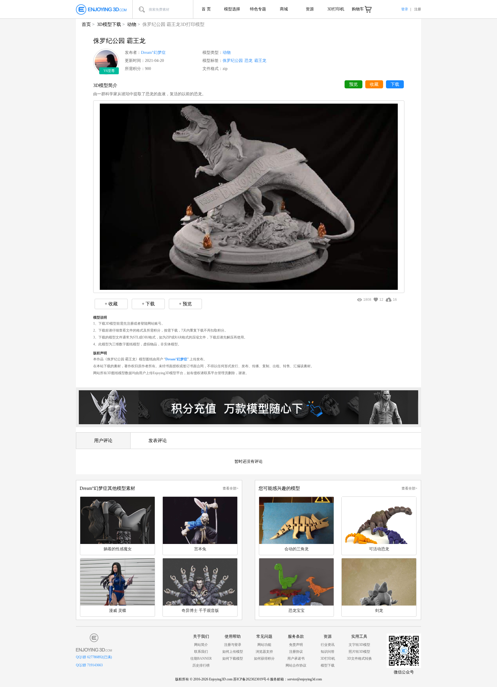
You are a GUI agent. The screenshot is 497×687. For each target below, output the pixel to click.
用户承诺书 (296, 658)
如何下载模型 (232, 658)
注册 (417, 9)
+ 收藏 (111, 303)
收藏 (374, 84)
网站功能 (264, 645)
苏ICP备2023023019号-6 (251, 679)
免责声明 (296, 645)
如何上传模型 (232, 652)
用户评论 (103, 440)
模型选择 (232, 9)
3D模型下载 (109, 24)
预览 (353, 84)
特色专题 (258, 9)
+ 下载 (148, 303)
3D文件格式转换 (359, 658)
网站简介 (201, 645)
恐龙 (248, 60)
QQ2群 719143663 (89, 665)
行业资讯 (327, 645)
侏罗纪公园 (233, 60)
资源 (310, 9)
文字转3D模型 (359, 645)
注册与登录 (232, 645)
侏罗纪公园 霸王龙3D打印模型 (173, 24)
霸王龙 (260, 60)
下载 (395, 84)
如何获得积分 (264, 658)
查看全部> (230, 488)
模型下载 (327, 665)
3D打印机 (335, 9)
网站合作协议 (296, 665)
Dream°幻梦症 (153, 52)
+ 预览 (185, 303)
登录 (404, 9)
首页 (86, 24)
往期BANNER (201, 658)
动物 (131, 24)
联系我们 (201, 652)
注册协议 (296, 652)
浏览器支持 (264, 652)
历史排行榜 (201, 665)
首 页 (206, 9)
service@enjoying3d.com (304, 679)
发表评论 (157, 440)
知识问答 (327, 652)
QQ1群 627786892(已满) (94, 657)
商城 (284, 9)
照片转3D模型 (359, 652)
